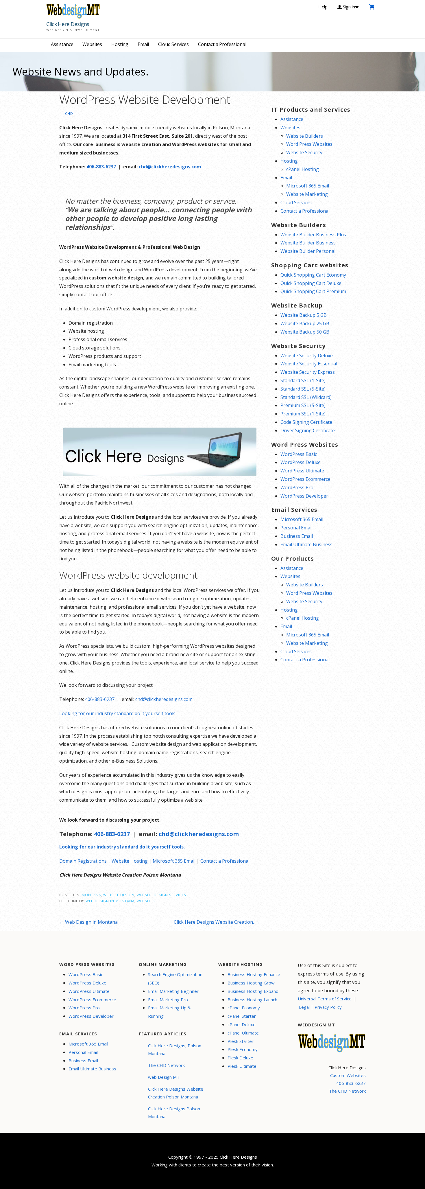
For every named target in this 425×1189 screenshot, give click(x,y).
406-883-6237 (101, 166)
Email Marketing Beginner (173, 991)
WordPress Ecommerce (305, 479)
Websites (92, 44)
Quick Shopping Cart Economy (313, 275)
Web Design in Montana (110, 901)
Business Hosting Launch (252, 999)
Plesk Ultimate (242, 1066)
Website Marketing (307, 194)
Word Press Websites (309, 144)
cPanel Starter (242, 1016)
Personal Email (296, 527)
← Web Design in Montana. (89, 922)
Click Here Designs (67, 24)
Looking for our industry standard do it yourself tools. (117, 713)
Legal (304, 1007)
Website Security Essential (308, 363)
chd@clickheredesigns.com (170, 166)
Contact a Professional (222, 44)
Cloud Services (173, 44)
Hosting (119, 44)
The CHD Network (166, 1065)
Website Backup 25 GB (304, 323)
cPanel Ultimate (243, 1033)
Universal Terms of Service (325, 999)
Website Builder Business (308, 243)
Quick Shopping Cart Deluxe (310, 283)
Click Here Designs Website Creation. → (217, 922)
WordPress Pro (296, 487)
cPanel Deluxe (242, 1024)
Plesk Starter (241, 1041)
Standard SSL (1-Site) (303, 380)
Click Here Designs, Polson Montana (174, 1049)
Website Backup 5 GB (303, 315)
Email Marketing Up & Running (169, 1012)
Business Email (296, 536)
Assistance (62, 44)
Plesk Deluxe (240, 1058)
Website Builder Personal (307, 251)
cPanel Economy (244, 1008)
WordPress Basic (298, 454)
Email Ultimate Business (306, 544)
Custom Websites (348, 1075)
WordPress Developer (304, 496)
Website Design (118, 894)
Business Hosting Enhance (254, 974)
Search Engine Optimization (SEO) (175, 978)
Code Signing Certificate (306, 422)
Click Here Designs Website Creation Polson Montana (175, 1093)
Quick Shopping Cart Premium (313, 291)
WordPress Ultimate (302, 470)
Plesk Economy (243, 1049)
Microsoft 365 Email (174, 861)
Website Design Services (161, 894)
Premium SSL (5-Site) (303, 405)
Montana (91, 894)
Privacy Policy (328, 1007)
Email (143, 44)
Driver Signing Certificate (307, 430)
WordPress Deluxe (300, 462)
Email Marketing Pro (168, 999)
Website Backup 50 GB (304, 332)
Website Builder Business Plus (313, 234)
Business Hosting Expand (253, 991)
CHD (69, 113)
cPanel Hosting (302, 169)
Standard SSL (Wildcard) (306, 397)
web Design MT (164, 1077)
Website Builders (304, 136)
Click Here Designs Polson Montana (174, 1112)
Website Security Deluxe (306, 355)
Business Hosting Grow (251, 983)
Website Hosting (130, 861)
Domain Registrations (83, 861)
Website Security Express (307, 372)
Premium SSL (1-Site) (303, 414)
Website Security (304, 152)
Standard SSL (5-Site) (303, 389)
